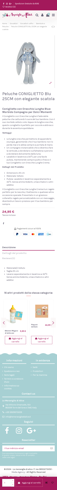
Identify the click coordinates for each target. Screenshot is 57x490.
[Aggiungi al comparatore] (46, 483)
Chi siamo (9, 367)
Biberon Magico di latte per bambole (11, 333)
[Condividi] (3, 223)
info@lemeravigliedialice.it (18, 416)
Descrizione (9, 247)
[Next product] (54, 27)
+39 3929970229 (13, 412)
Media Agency (18, 472)
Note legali (9, 375)
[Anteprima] (23, 316)
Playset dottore (34, 326)
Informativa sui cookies (11, 387)
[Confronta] (23, 305)
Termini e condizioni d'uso (13, 380)
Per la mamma (40, 375)
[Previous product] (53, 27)
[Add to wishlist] (52, 483)
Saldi (35, 367)
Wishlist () (10, 7)
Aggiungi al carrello (31, 482)
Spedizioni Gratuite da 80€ (27, 3)
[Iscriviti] (51, 448)
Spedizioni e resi (12, 371)
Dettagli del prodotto (14, 253)
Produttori (38, 371)
